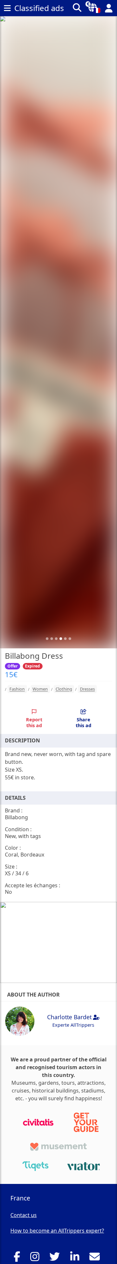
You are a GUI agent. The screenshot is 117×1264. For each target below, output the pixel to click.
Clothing (64, 689)
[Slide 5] (65, 638)
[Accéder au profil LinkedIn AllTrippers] (76, 1258)
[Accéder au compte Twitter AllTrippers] (56, 1258)
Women (40, 689)
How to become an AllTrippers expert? (57, 1230)
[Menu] (7, 8)
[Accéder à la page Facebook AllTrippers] (19, 1258)
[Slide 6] (70, 638)
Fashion (17, 689)
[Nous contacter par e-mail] (96, 1258)
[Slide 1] (47, 638)
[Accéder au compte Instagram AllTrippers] (36, 1258)
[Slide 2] (51, 638)
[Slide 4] (60, 638)
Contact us (23, 1215)
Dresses (87, 689)
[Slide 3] (56, 638)
